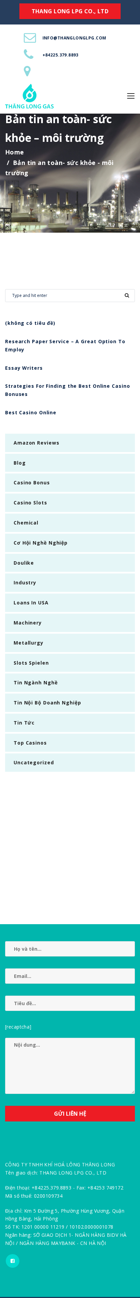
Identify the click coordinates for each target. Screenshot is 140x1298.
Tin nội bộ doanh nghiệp (47, 702)
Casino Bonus (32, 482)
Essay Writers (24, 368)
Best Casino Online (30, 412)
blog (20, 463)
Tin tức (24, 722)
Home (14, 152)
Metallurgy (28, 642)
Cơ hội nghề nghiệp (41, 542)
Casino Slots (30, 502)
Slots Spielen (31, 663)
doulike (24, 563)
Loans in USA (31, 602)
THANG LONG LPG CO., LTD (70, 11)
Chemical (26, 522)
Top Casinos (30, 742)
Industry (25, 582)
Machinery (28, 622)
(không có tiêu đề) (30, 323)
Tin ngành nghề (36, 682)
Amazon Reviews (36, 442)
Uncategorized (34, 762)
